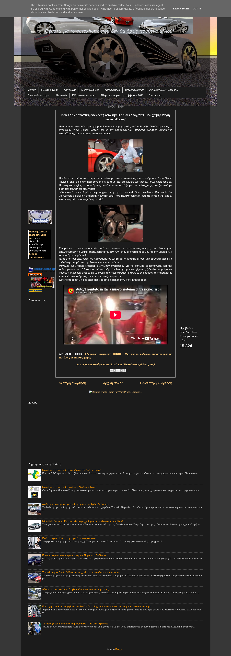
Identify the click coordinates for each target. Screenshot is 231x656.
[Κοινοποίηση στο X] (117, 370)
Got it (197, 8)
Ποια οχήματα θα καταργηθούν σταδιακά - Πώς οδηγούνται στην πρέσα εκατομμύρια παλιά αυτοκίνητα (96, 606)
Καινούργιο (70, 89)
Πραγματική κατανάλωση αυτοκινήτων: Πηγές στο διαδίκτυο (74, 555)
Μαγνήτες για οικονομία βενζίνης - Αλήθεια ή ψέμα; (69, 487)
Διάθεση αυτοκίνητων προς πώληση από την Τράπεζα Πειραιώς (76, 504)
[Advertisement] (115, 58)
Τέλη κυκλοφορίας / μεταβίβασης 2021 (122, 95)
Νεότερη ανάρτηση (72, 383)
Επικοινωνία (156, 95)
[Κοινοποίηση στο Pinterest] (124, 370)
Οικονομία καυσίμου (39, 95)
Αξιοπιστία (61, 95)
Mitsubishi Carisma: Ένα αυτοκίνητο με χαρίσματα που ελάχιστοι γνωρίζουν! (82, 521)
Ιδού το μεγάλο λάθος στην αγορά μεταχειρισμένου (69, 538)
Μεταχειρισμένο (90, 89)
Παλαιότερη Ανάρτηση (156, 383)
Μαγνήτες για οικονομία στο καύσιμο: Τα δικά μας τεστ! (71, 470)
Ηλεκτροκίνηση (49, 89)
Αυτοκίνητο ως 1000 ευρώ (163, 89)
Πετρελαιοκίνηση (134, 89)
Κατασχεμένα (112, 89)
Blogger (119, 649)
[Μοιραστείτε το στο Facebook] (121, 370)
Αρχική (32, 89)
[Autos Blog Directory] (35, 291)
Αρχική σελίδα (113, 383)
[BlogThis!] (114, 370)
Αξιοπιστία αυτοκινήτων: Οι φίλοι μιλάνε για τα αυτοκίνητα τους (75, 589)
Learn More (181, 8)
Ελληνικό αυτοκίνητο (83, 95)
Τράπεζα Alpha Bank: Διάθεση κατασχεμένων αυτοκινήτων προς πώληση (81, 572)
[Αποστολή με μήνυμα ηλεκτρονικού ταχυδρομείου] (111, 370)
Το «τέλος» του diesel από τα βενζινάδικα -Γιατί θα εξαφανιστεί (75, 623)
